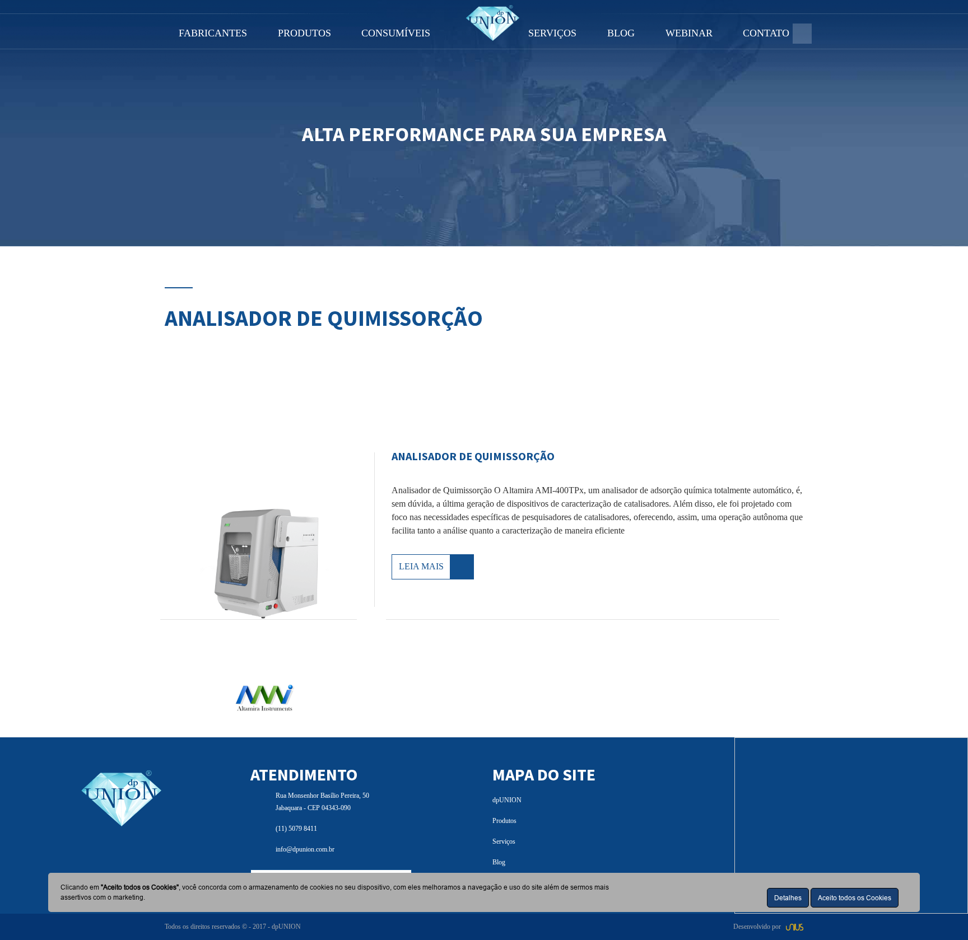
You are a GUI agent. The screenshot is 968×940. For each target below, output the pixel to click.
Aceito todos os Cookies (854, 898)
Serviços (503, 841)
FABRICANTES (213, 33)
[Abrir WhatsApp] (940, 912)
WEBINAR (689, 33)
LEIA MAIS (421, 566)
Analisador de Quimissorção (473, 456)
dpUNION (507, 800)
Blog (498, 862)
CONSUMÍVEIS (395, 33)
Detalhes (788, 898)
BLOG (621, 33)
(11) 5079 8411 (296, 829)
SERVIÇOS (552, 33)
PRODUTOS (304, 33)
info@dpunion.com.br (305, 849)
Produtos (504, 821)
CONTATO (766, 33)
